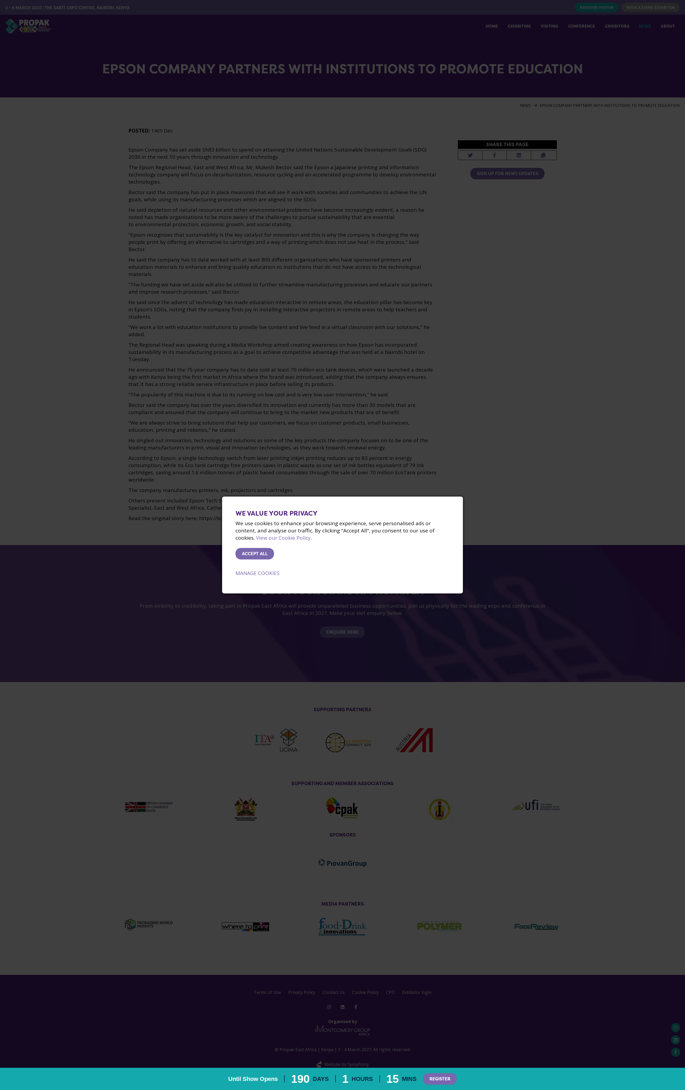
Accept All (255, 554)
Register (439, 1079)
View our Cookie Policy (283, 537)
